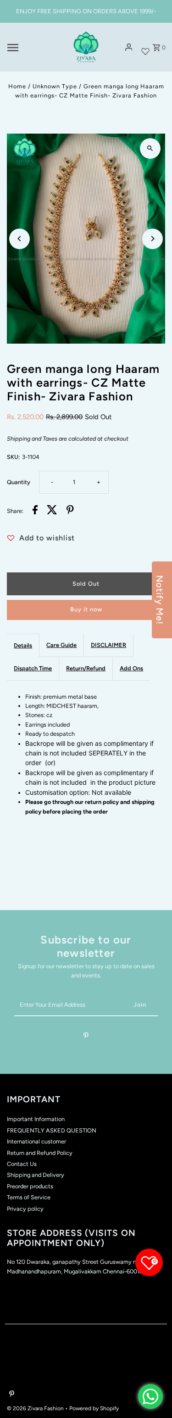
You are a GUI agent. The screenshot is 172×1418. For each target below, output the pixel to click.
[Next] (152, 238)
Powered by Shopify (94, 1408)
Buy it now (86, 609)
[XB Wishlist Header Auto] (145, 47)
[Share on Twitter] (52, 511)
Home (17, 86)
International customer (36, 1141)
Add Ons (131, 668)
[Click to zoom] (150, 148)
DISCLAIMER (108, 645)
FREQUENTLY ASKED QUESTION (51, 1130)
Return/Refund (85, 668)
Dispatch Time (33, 668)
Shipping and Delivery (35, 1174)
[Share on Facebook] (35, 511)
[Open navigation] (34, 47)
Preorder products (30, 1186)
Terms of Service (28, 1197)
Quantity (18, 482)
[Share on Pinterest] (70, 511)
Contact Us (22, 1163)
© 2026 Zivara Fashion (36, 1408)
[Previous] (19, 238)
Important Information (36, 1119)
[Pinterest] (86, 1037)
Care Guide (61, 645)
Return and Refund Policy (39, 1152)
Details (23, 645)
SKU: (13, 456)
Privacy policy (25, 1208)
